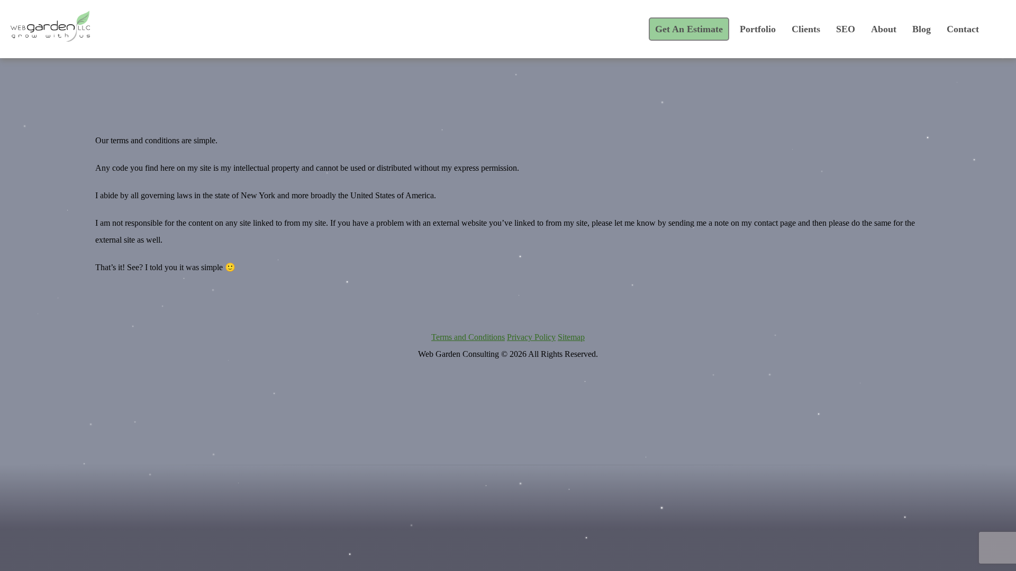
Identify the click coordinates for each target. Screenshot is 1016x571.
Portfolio (758, 29)
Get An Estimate (689, 29)
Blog (921, 29)
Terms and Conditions (468, 337)
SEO (845, 29)
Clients (806, 29)
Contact (963, 29)
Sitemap (571, 337)
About (883, 29)
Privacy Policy (531, 337)
